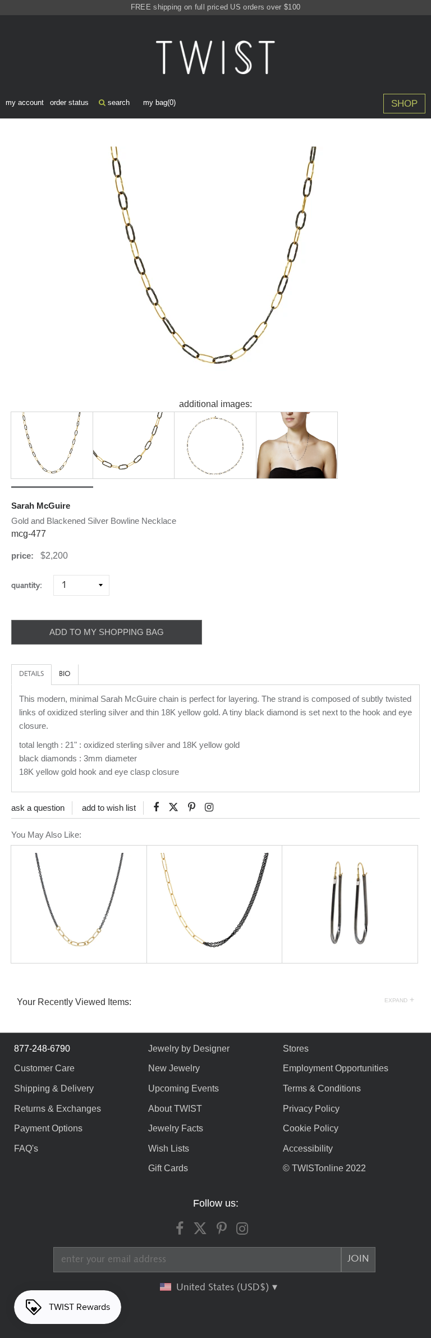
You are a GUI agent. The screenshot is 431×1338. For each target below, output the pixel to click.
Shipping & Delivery (54, 1088)
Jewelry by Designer (189, 1048)
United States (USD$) (224, 1287)
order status (69, 102)
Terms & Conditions (322, 1088)
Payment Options (48, 1128)
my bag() (159, 102)
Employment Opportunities (335, 1068)
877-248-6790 (42, 1048)
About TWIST (175, 1108)
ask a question (38, 807)
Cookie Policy (310, 1128)
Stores (296, 1048)
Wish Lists (168, 1148)
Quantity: (31, 585)
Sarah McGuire (40, 505)
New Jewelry (174, 1068)
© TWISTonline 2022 (324, 1168)
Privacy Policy (311, 1108)
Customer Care (44, 1068)
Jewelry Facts (175, 1128)
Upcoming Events (183, 1088)
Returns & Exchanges (57, 1108)
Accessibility (308, 1148)
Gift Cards (168, 1168)
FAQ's (26, 1148)
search (118, 102)
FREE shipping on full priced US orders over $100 (215, 7)
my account (25, 102)
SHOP (404, 103)
